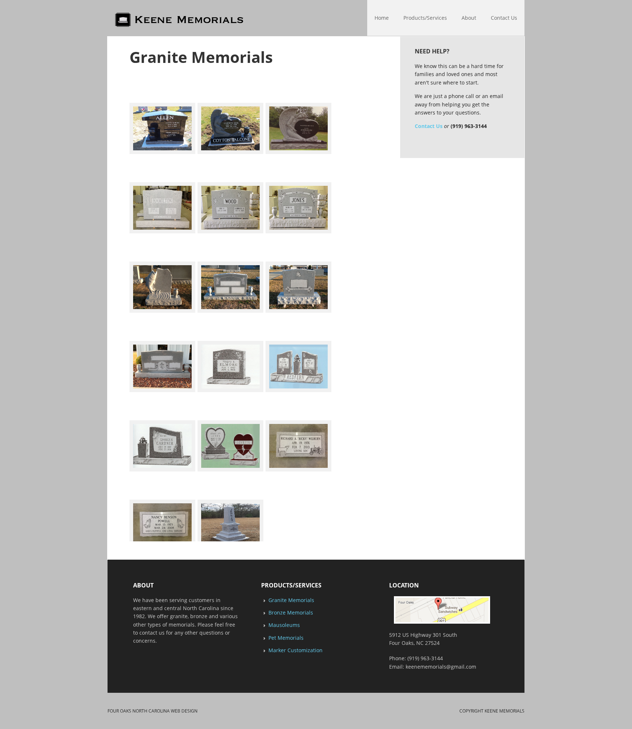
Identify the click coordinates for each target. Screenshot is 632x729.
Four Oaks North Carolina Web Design (153, 711)
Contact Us (429, 126)
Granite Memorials (291, 600)
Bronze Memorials (290, 612)
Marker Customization (295, 650)
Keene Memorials (111, 18)
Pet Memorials (286, 637)
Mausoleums (284, 624)
